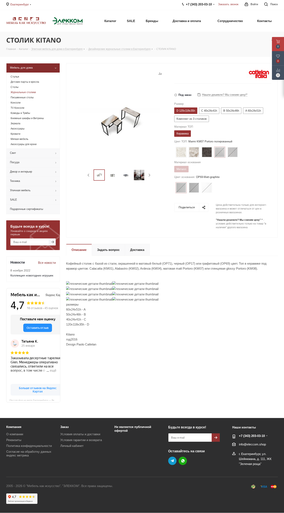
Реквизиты (13, 440)
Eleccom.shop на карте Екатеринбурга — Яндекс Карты (35, 400)
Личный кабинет (72, 446)
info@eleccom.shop (252, 444)
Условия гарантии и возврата (81, 440)
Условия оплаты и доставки (80, 434)
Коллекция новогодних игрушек (31, 275)
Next (149, 175)
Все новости (47, 262)
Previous (89, 175)
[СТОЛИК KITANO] (119, 121)
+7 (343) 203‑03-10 (252, 436)
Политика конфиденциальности (29, 446)
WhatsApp (183, 461)
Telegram (172, 461)
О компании (14, 434)
